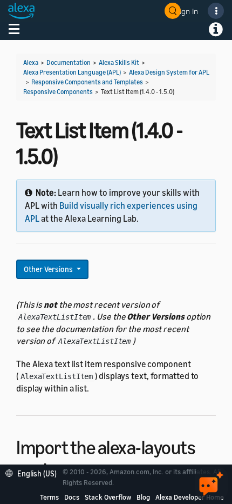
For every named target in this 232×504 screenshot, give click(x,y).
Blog (143, 497)
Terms (49, 497)
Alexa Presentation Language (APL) (72, 72)
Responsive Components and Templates (87, 82)
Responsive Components (58, 92)
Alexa (30, 62)
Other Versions (49, 269)
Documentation (68, 62)
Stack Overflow (108, 497)
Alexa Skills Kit (119, 62)
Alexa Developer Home (189, 497)
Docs (71, 497)
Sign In (186, 11)
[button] (33, 472)
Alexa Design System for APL (169, 72)
